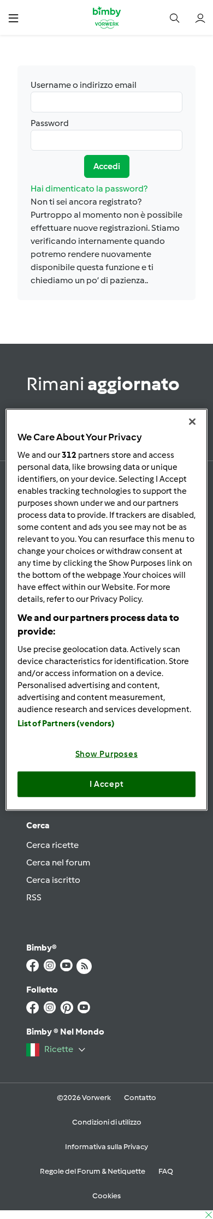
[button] (13, 18)
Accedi (106, 166)
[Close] (192, 422)
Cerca (38, 825)
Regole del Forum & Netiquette (92, 1171)
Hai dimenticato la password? (89, 188)
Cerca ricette (52, 845)
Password (50, 123)
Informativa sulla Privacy (106, 1146)
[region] (106, 610)
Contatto (140, 1097)
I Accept (107, 784)
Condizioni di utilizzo (106, 1122)
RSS (34, 897)
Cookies (106, 1195)
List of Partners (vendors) (66, 723)
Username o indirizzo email (84, 85)
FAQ (165, 1171)
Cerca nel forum (58, 862)
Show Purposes (106, 753)
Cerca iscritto (53, 880)
